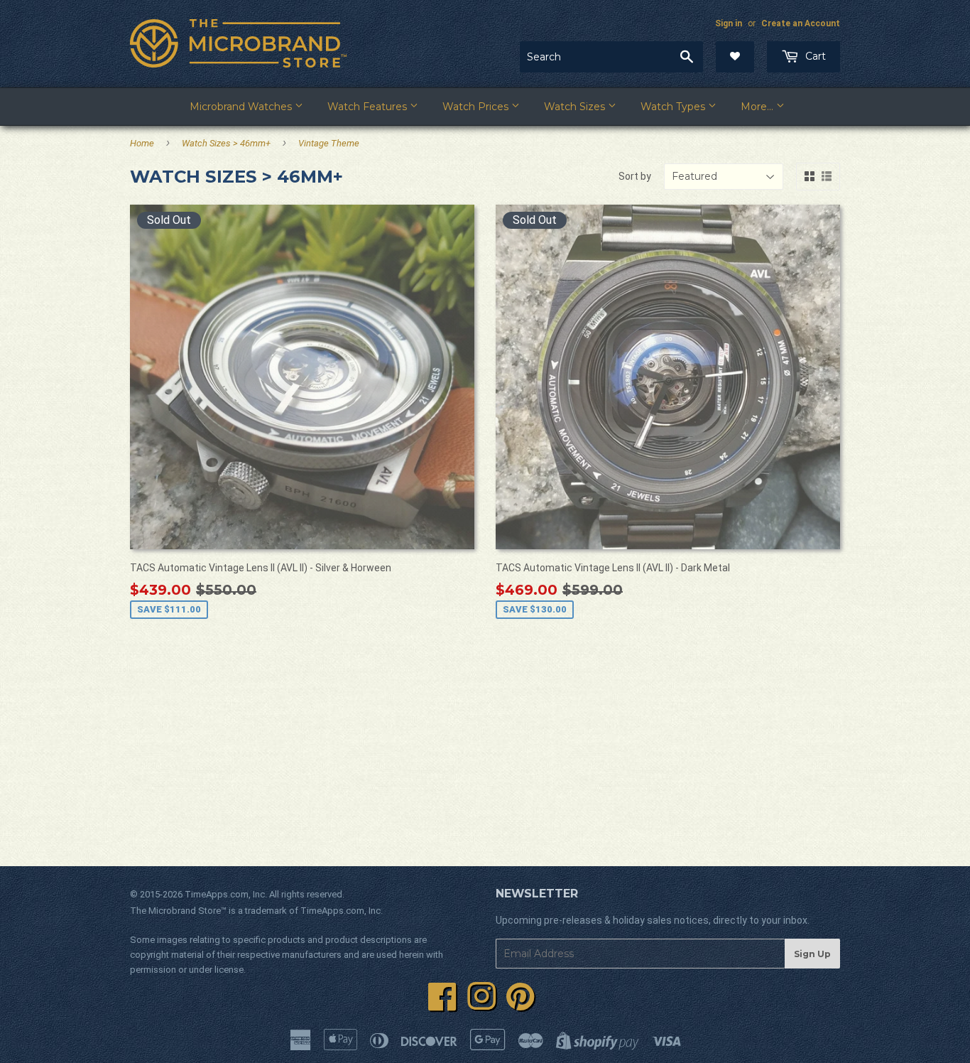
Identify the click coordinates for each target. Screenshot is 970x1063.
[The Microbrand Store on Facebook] (442, 1004)
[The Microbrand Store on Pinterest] (520, 1004)
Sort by (634, 176)
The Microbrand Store (175, 910)
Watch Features (368, 106)
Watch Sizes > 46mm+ (226, 143)
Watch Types (674, 106)
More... (758, 106)
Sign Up (812, 954)
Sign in (728, 23)
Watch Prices (476, 106)
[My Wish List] (735, 56)
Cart (814, 56)
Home (142, 143)
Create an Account (800, 23)
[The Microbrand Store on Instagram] (481, 1004)
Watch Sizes (576, 106)
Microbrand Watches (242, 106)
